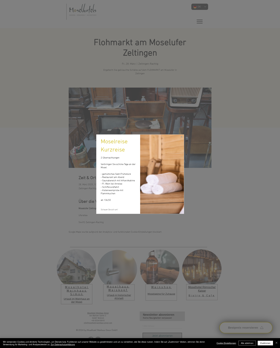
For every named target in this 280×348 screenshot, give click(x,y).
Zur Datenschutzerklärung (63, 344)
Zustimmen (265, 343)
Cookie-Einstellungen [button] (226, 343)
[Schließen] (276, 343)
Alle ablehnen (247, 343)
